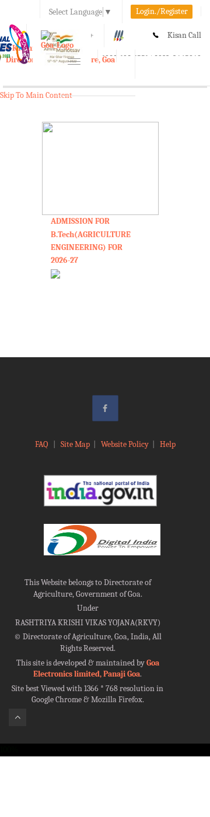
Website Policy (125, 444)
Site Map (75, 444)
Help (168, 444)
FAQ (42, 444)
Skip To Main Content (36, 95)
